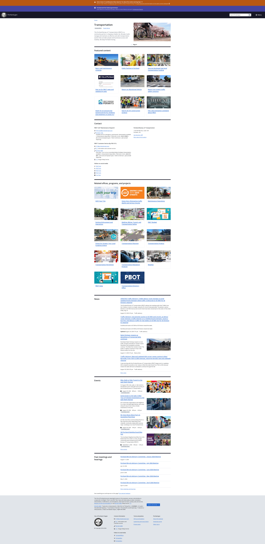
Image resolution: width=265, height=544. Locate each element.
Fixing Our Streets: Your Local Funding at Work (105, 244)
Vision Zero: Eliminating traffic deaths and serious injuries (132, 202)
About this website (158, 519)
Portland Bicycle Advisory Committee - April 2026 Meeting (139, 483)
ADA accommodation (139, 519)
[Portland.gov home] (9, 15)
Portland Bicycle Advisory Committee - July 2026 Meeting (139, 463)
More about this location (140, 137)
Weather (151, 265)
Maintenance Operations (156, 201)
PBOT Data (99, 286)
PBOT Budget (152, 222)
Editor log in (156, 524)
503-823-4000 (118, 503)
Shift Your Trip (100, 201)
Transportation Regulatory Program (131, 266)
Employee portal (157, 521)
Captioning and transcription (141, 521)
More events (123, 449)
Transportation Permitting (104, 265)
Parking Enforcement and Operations (104, 223)
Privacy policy (137, 524)
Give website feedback (124, 493)
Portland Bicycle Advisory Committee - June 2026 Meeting (139, 470)
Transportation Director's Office (130, 287)
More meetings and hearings (128, 489)
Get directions (137, 135)
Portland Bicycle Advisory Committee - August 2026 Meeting (140, 457)
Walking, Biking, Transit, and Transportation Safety (131, 223)
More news (123, 373)
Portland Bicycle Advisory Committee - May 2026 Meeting (139, 476)
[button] (258, 15)
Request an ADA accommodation (102, 503)
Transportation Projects (156, 243)
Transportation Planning (130, 243)
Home (95, 20)
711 (130, 503)
